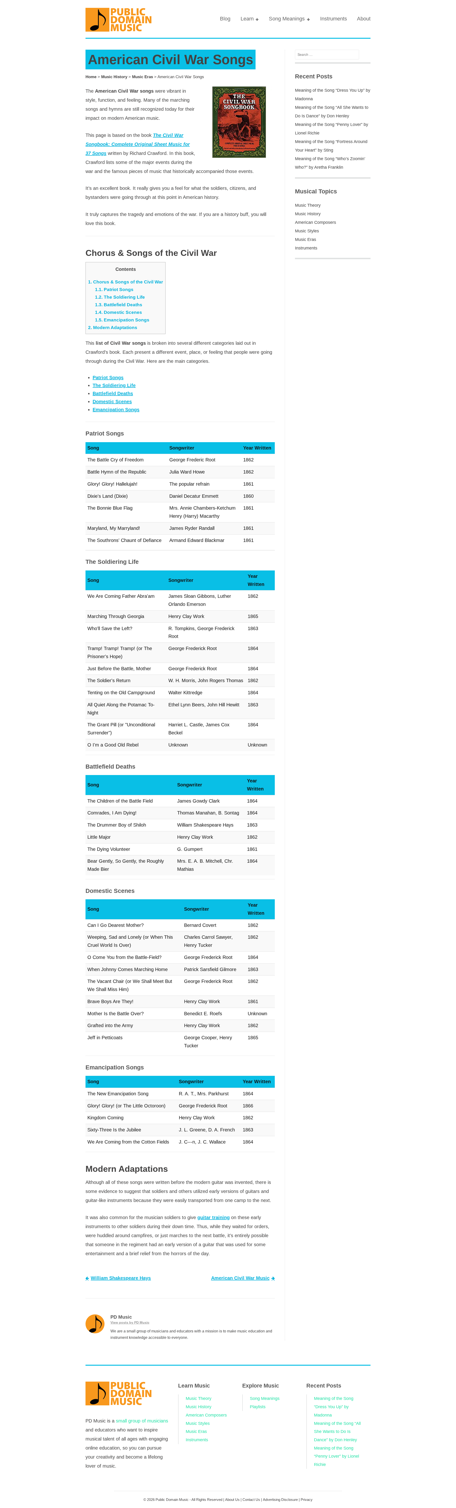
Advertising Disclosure (280, 1500)
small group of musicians (142, 1420)
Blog (225, 19)
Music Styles (307, 231)
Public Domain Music (172, 1500)
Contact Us (251, 1500)
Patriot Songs (114, 289)
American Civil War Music (240, 1278)
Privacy (307, 1500)
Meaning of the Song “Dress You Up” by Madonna (333, 1406)
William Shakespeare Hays (121, 1278)
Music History (114, 77)
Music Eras (142, 77)
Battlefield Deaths (118, 304)
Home (91, 77)
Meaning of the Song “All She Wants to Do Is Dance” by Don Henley (337, 1431)
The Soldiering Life (120, 297)
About (363, 19)
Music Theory (308, 205)
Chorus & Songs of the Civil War (125, 281)
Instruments (333, 19)
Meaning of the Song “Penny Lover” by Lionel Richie (336, 1456)
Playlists (258, 1406)
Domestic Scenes (118, 312)
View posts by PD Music (129, 1322)
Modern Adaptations (112, 327)
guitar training (213, 1217)
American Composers (315, 222)
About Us (232, 1500)
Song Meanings (287, 19)
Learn (247, 19)
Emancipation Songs (122, 319)
